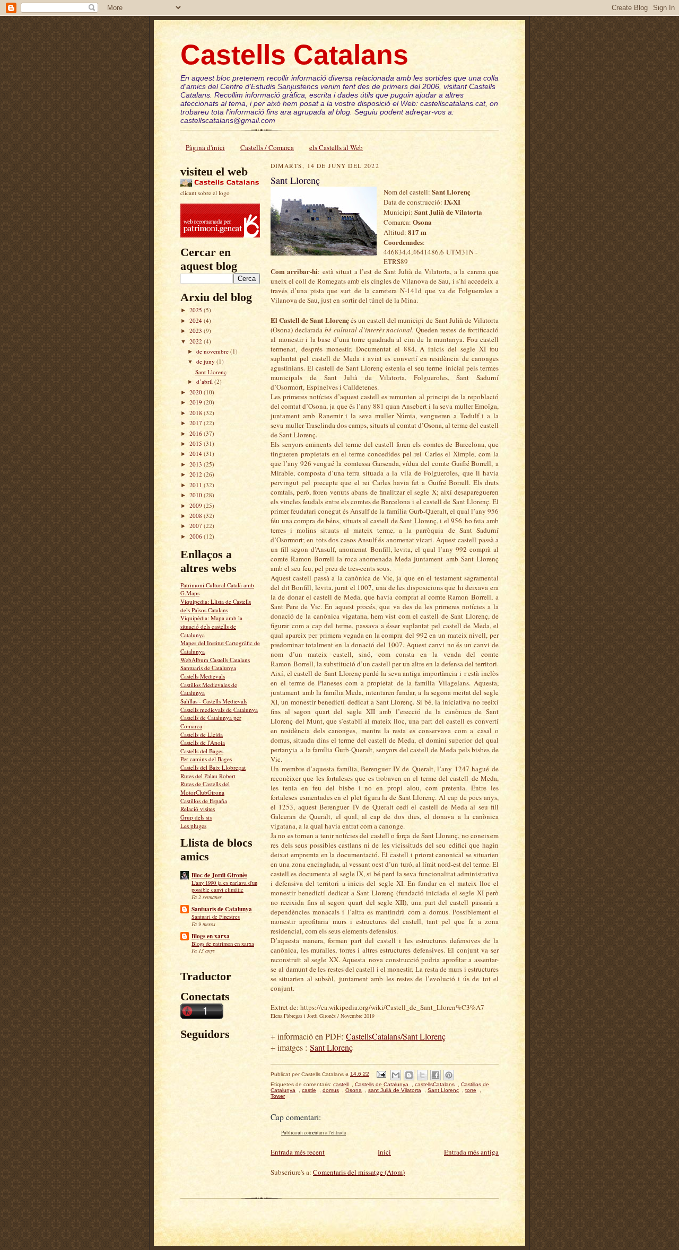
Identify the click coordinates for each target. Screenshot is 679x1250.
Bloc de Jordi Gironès (219, 875)
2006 (196, 536)
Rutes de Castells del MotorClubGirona (205, 788)
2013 (196, 464)
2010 (196, 495)
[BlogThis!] (409, 1075)
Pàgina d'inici (205, 147)
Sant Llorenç (211, 372)
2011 (196, 485)
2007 (196, 526)
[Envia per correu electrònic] (395, 1075)
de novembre (213, 351)
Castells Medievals (202, 676)
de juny (206, 361)
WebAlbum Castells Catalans (215, 660)
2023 (196, 330)
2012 (196, 474)
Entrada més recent (298, 1152)
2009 (196, 505)
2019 (196, 402)
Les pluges (193, 826)
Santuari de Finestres (215, 916)
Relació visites (197, 809)
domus (331, 1090)
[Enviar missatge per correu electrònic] (381, 1074)
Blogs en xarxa (210, 936)
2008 (196, 516)
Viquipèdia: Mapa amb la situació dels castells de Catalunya (211, 626)
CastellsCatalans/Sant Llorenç (396, 1036)
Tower (278, 1096)
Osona (353, 1090)
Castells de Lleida (201, 734)
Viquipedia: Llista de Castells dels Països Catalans (215, 605)
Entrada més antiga (471, 1152)
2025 (196, 310)
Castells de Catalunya (381, 1084)
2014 (196, 453)
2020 (196, 392)
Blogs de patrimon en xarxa (222, 943)
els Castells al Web (336, 147)
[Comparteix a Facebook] (435, 1075)
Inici (384, 1152)
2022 (196, 341)
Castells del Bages (201, 751)
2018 (196, 413)
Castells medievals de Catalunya (219, 710)
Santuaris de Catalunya (208, 668)
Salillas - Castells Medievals (213, 701)
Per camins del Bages (206, 759)
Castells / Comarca (267, 147)
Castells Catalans (294, 54)
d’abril (205, 381)
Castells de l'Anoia (202, 742)
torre (470, 1090)
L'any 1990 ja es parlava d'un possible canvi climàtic (224, 886)
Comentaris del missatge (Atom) (359, 1172)
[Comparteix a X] (422, 1075)
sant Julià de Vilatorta (394, 1090)
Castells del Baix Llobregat (213, 767)
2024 (196, 320)
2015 (196, 443)
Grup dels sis (196, 817)
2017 (196, 423)
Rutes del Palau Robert (208, 776)
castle (309, 1090)
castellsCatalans (435, 1084)
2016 (196, 433)
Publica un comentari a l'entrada (313, 1132)
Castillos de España (203, 801)
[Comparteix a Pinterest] (448, 1075)
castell (341, 1084)
